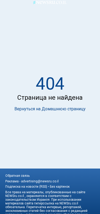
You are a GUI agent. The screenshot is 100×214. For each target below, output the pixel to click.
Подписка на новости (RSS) (26, 186)
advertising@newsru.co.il (40, 181)
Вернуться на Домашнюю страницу (50, 108)
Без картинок (60, 186)
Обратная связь (17, 176)
